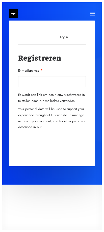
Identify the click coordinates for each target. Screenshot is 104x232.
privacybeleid (51, 126)
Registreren (52, 143)
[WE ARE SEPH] (13, 13)
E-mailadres (30, 70)
